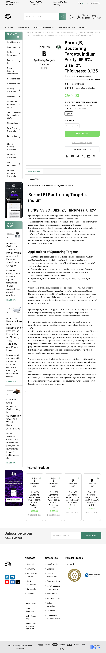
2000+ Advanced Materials (12, 3)
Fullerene (11, 96)
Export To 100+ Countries (36, 3)
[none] (44, 57)
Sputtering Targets (12, 137)
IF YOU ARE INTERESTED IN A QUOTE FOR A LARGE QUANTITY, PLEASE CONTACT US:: (81, 105)
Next (98, 497)
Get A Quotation (66, 27)
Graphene (11, 47)
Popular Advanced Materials (11, 173)
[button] (74, 575)
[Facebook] (67, 156)
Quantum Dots (11, 61)
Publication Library (44, 27)
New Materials (13, 42)
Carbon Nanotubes (12, 53)
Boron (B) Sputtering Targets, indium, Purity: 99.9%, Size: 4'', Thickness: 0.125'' (54, 500)
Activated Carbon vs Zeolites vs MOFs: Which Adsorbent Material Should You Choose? (13, 254)
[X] (83, 156)
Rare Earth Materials (12, 129)
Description (34, 171)
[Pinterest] (94, 156)
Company (22, 27)
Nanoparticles (13, 79)
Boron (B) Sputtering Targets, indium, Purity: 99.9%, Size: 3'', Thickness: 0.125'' (34, 500)
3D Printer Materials (11, 156)
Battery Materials (11, 90)
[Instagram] (12, 577)
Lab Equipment (12, 164)
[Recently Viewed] (72, 17)
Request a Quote (82, 149)
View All (70, 564)
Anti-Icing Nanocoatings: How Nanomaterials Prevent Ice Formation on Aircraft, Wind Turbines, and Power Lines (14, 334)
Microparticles (13, 83)
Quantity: (70, 120)
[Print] (77, 156)
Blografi (9, 27)
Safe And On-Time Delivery (60, 3)
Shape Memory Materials (11, 147)
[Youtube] (7, 582)
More (81, 27)
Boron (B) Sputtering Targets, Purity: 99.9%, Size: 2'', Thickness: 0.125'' (73, 498)
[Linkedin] (88, 156)
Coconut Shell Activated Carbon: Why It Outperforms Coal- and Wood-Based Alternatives (13, 414)
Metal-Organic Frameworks (12, 71)
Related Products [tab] (38, 468)
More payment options (82, 142)
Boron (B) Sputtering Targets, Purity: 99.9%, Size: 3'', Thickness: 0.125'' (92, 498)
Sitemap (30, 593)
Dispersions (12, 123)
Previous (27, 497)
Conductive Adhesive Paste (12, 104)
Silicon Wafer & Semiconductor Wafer (14, 115)
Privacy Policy (31, 603)
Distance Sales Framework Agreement (31, 626)
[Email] (72, 156)
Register (86, 17)
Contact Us (31, 589)
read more (11, 299)
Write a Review (93, 79)
